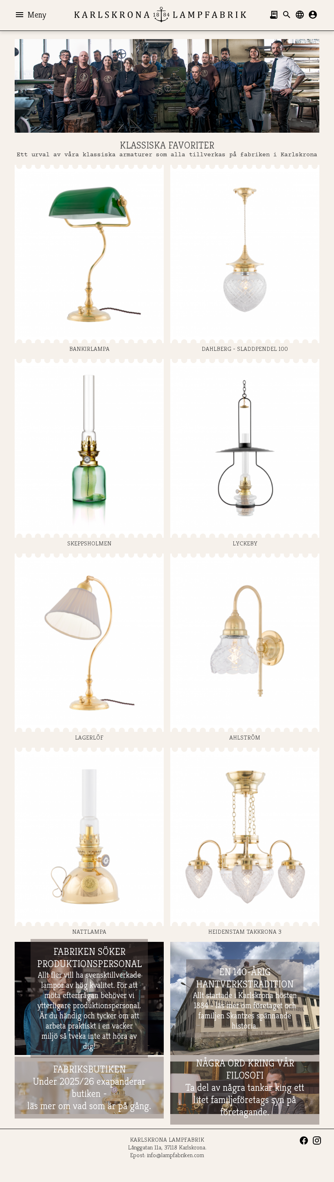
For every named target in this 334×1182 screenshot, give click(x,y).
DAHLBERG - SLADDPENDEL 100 (245, 348)
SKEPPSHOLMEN (89, 543)
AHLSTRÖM (244, 737)
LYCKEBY (245, 543)
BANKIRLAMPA (89, 348)
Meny (30, 14)
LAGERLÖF (89, 737)
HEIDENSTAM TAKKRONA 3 (244, 931)
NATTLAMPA (89, 931)
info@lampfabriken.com (175, 1155)
